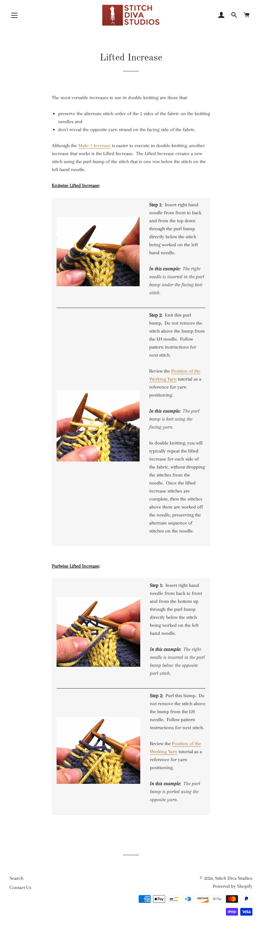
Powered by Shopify (232, 886)
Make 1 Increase (94, 145)
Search (16, 878)
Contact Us (20, 887)
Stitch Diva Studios (233, 878)
